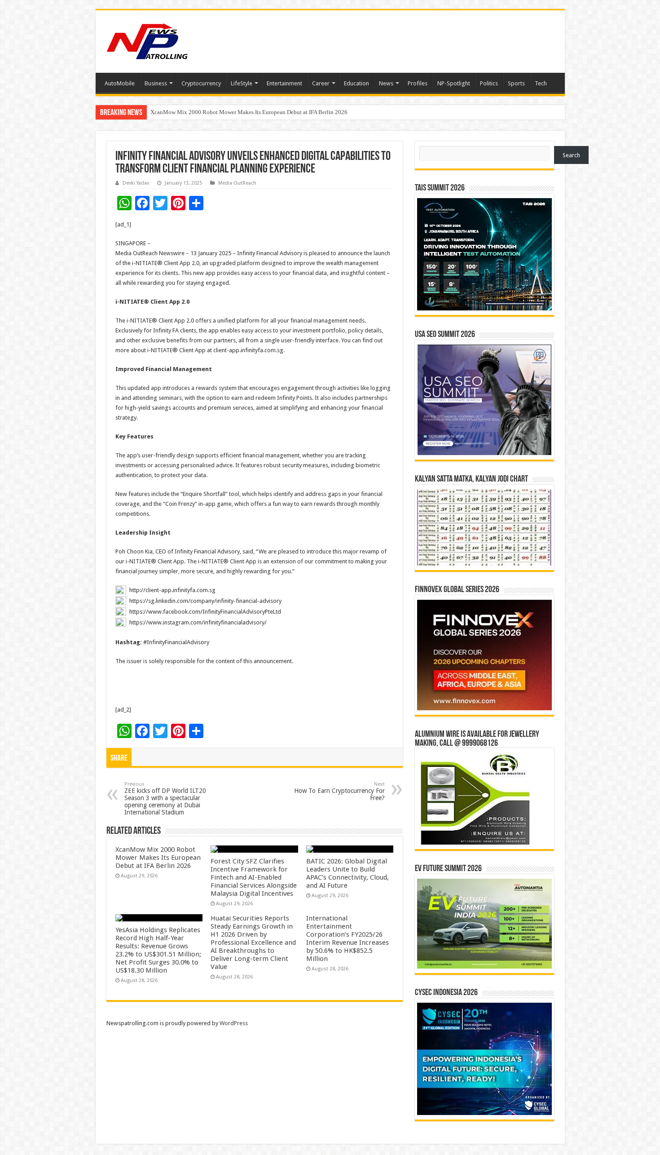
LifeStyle (241, 83)
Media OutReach (237, 183)
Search (571, 155)
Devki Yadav (136, 183)
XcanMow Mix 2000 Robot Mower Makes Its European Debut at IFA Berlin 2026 (158, 857)
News (386, 83)
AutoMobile (120, 83)
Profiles (417, 83)
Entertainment (284, 83)
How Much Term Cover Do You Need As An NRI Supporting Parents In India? (244, 112)
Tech (541, 83)
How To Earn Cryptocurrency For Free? (339, 791)
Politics (489, 83)
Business (156, 83)
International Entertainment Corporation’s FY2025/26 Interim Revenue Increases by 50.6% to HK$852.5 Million (347, 938)
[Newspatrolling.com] (147, 40)
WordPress (234, 1023)
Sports (516, 83)
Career (321, 83)
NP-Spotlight (453, 83)
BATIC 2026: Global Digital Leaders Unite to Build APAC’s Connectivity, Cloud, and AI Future (347, 873)
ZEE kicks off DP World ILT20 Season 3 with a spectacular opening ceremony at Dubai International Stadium (165, 798)
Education (356, 83)
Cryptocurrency (201, 83)
